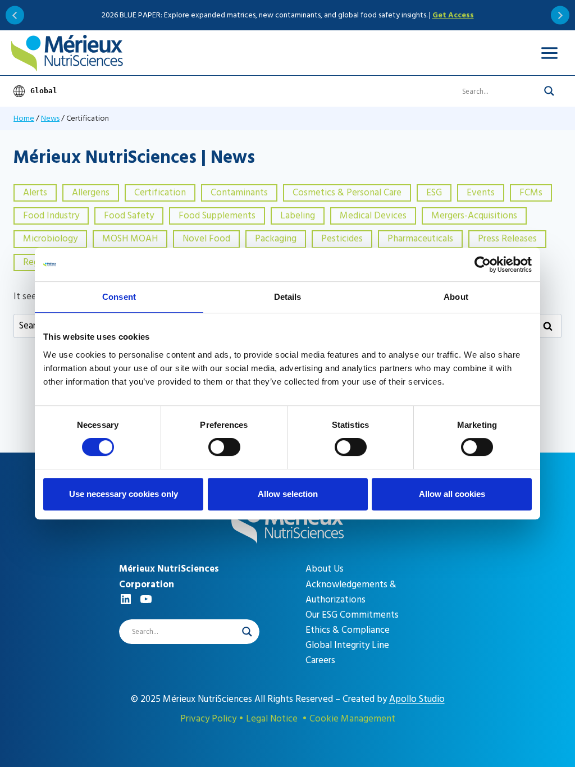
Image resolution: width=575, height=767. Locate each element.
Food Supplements (217, 215)
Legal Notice (272, 719)
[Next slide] (560, 15)
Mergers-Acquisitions (474, 215)
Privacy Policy (208, 719)
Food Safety (129, 215)
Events (481, 192)
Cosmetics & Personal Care (347, 192)
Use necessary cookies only (123, 494)
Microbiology (50, 238)
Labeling (297, 215)
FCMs (530, 192)
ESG (434, 192)
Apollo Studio (417, 699)
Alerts (35, 192)
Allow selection (288, 494)
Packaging (275, 238)
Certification (160, 192)
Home (23, 118)
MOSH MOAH (130, 238)
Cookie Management (352, 719)
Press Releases (507, 238)
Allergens (90, 192)
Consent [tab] (119, 297)
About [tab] (456, 297)
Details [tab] (288, 297)
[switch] (224, 447)
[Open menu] (549, 53)
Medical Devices (373, 215)
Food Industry (51, 215)
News (50, 118)
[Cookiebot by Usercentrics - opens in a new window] (482, 264)
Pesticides (342, 238)
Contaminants (239, 192)
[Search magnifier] (549, 91)
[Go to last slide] (15, 15)
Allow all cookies (452, 494)
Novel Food (206, 238)
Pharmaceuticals (420, 238)
